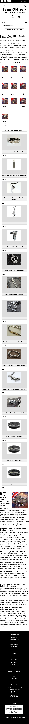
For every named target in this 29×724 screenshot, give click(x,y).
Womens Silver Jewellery (14, 651)
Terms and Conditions (14, 674)
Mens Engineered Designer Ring (14, 436)
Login (13, 17)
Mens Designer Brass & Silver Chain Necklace (14, 341)
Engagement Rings (14, 639)
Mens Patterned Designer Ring (14, 460)
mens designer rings (18, 570)
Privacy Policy (14, 678)
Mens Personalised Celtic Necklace (14, 294)
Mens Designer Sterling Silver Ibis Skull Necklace (14, 198)
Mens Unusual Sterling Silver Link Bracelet (14, 365)
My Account (14, 662)
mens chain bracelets (15, 561)
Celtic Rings (14, 637)
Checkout (14, 664)
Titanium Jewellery (14, 644)
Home (3, 25)
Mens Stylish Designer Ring (14, 484)
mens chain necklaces (15, 564)
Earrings (14, 653)
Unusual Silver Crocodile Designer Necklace (14, 389)
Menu (4, 22)
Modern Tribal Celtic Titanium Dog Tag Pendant (14, 175)
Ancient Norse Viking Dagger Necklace (14, 270)
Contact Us (14, 669)
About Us (14, 667)
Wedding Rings (14, 646)
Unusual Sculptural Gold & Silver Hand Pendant (14, 223)
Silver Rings (14, 642)
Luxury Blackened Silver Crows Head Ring (14, 246)
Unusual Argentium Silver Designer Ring (14, 152)
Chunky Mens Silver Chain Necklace (14, 318)
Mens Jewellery (9, 25)
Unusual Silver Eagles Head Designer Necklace (14, 413)
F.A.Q (14, 676)
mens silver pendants (15, 568)
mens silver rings (6, 572)
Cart (19, 17)
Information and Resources (14, 671)
